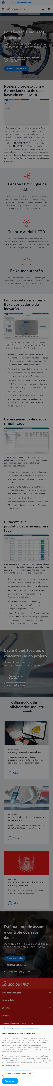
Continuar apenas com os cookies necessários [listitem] (21, 1028)
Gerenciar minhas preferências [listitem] (18, 1074)
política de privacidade (10, 1065)
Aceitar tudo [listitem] (10, 1081)
